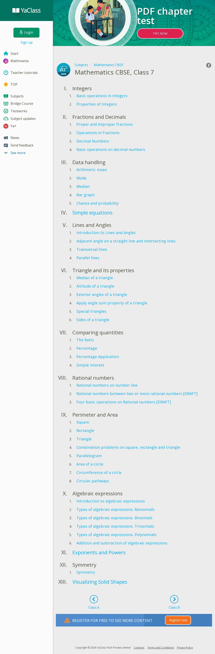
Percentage (86, 348)
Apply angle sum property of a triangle (111, 302)
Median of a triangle (94, 277)
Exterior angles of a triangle (101, 294)
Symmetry (85, 572)
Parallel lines (87, 257)
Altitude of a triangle (95, 286)
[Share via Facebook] (208, 65)
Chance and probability (97, 203)
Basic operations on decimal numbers (110, 149)
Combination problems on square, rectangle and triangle (128, 447)
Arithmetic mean (91, 169)
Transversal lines (91, 249)
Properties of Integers (96, 104)
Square (82, 422)
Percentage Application (97, 356)
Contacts (139, 647)
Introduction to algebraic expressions (110, 501)
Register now (178, 620)
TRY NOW (160, 33)
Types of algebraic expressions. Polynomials (116, 534)
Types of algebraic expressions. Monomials (115, 509)
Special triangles (91, 311)
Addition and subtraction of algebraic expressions (121, 542)
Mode (81, 178)
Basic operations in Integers (101, 95)
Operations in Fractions (97, 132)
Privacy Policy (185, 647)
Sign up (27, 42)
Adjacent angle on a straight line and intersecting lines (126, 240)
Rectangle (85, 430)
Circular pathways (92, 480)
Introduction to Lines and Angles (106, 232)
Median (83, 186)
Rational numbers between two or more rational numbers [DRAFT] (137, 393)
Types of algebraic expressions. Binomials (114, 517)
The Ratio (85, 339)
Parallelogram (89, 455)
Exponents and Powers (99, 552)
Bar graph (85, 194)
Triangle (84, 438)
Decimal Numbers (92, 141)
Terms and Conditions (160, 647)
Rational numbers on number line (107, 385)
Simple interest (90, 365)
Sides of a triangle (92, 319)
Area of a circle (89, 464)
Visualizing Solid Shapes (99, 581)
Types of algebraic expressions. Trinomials (115, 526)
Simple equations (92, 212)
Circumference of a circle (99, 472)
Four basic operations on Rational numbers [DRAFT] (123, 401)
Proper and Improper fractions (104, 124)
